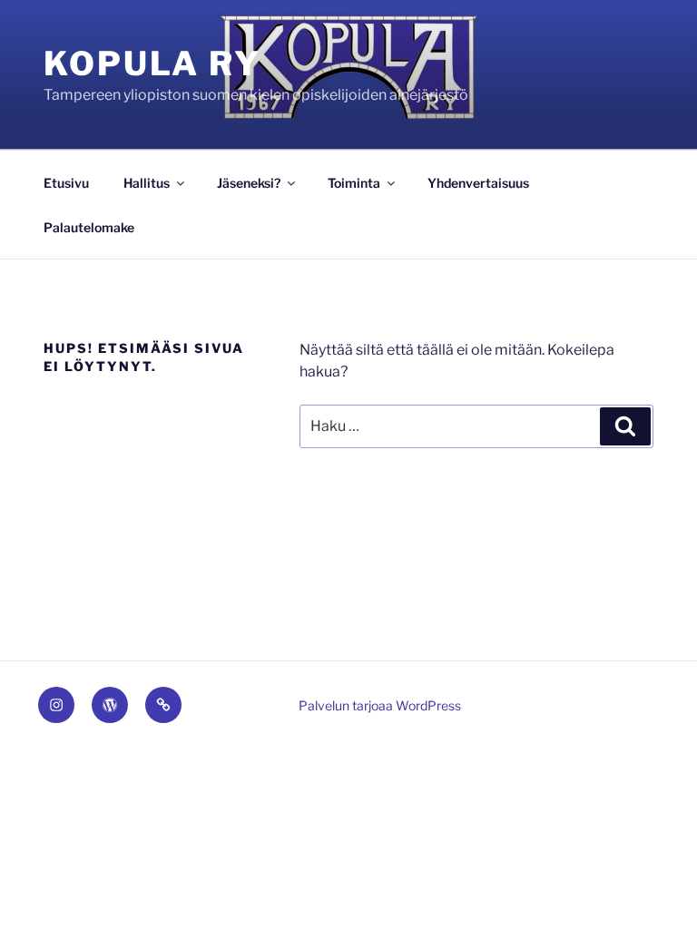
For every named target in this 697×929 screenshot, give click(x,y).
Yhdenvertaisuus (478, 183)
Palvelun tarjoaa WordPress (380, 705)
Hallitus (146, 183)
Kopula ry (152, 63)
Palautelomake (89, 227)
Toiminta (354, 183)
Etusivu (66, 183)
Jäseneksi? (248, 183)
